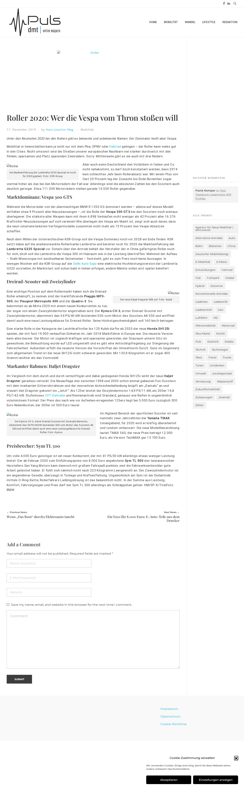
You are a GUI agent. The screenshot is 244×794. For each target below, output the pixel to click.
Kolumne (216, 286)
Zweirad (224, 397)
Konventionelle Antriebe (211, 293)
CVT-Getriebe (55, 395)
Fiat (198, 278)
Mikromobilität (205, 325)
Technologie (220, 349)
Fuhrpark (213, 278)
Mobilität (87, 129)
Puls (198, 341)
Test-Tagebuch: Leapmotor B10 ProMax (213, 194)
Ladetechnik (203, 309)
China (231, 246)
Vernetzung (203, 381)
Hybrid (199, 286)
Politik (220, 333)
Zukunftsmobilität (207, 389)
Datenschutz (170, 716)
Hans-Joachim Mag (59, 129)
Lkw (220, 309)
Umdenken (217, 365)
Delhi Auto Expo (85, 263)
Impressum (169, 709)
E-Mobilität (202, 262)
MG (216, 317)
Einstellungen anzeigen (216, 780)
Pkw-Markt (202, 333)
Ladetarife (220, 301)
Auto (232, 238)
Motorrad (228, 325)
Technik (200, 349)
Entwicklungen (205, 270)
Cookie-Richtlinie (174, 724)
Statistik (212, 341)
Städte (229, 341)
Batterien (215, 246)
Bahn (199, 246)
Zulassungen (204, 397)
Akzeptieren (168, 780)
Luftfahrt (201, 317)
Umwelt (200, 373)
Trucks (226, 357)
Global (229, 278)
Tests (198, 357)
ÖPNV (199, 405)
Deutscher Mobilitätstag (211, 254)
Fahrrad (115, 146)
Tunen (199, 365)
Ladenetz (201, 301)
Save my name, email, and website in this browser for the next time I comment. (71, 605)
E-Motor (221, 262)
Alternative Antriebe (208, 238)
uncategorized (222, 373)
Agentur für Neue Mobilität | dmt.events (214, 229)
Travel (212, 357)
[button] (236, 758)
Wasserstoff (225, 381)
